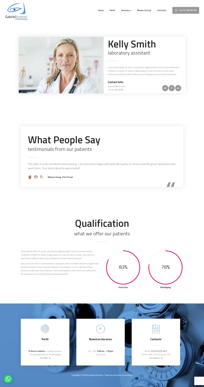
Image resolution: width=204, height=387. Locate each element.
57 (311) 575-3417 (159, 351)
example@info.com (116, 86)
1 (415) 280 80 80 (115, 89)
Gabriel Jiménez (96, 375)
